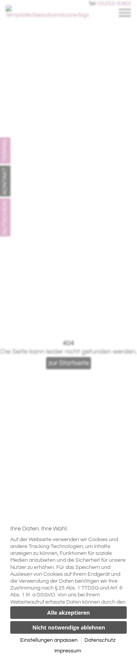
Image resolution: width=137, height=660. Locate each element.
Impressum (67, 651)
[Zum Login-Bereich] (2, 2)
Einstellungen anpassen (49, 640)
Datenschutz (99, 640)
